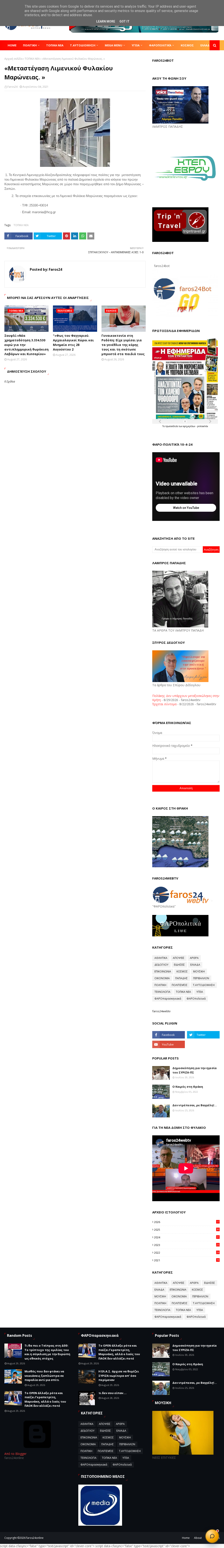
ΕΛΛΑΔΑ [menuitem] (206, 45)
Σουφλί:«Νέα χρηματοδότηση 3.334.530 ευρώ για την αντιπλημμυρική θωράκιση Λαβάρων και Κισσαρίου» (26, 344)
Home (186, 1538)
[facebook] (168, 1034)
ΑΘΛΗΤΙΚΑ (160, 958)
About (198, 1538)
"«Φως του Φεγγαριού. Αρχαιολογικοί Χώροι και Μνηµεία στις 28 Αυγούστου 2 (73, 342)
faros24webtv (161, 1011)
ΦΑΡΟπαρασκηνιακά (167, 998)
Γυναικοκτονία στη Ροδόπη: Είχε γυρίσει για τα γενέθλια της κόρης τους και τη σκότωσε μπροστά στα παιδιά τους (123, 344)
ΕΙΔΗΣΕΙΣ (179, 965)
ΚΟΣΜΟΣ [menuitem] (187, 45)
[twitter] (203, 1034)
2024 (186, 1237)
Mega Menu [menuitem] (113, 45)
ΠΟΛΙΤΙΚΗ (160, 985)
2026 (186, 1222)
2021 (186, 1260)
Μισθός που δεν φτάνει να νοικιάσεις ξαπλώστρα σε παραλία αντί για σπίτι (44, 1375)
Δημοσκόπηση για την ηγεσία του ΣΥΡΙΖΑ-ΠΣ (194, 1070)
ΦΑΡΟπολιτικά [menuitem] (160, 45)
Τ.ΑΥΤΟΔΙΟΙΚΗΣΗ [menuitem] (82, 45)
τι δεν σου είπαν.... (112, 1393)
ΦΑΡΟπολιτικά (196, 998)
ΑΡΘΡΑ (194, 958)
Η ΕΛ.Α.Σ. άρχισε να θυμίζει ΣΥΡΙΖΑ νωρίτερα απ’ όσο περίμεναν (118, 1375)
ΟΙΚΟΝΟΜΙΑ (162, 978)
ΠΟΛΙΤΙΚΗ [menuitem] (30, 45)
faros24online (35, 1538)
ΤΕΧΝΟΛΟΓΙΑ (162, 992)
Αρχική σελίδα (13, 59)
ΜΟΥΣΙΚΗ (199, 971)
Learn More (105, 21)
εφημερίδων (189, 426)
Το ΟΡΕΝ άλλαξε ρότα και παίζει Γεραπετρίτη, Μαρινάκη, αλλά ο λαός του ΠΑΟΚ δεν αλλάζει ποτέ (45, 1399)
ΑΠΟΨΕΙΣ (178, 958)
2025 (186, 1230)
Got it (124, 21)
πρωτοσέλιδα (172, 426)
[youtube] (168, 1044)
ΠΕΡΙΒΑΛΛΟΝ (201, 978)
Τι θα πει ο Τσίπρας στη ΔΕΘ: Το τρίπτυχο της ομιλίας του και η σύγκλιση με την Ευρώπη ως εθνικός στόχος (47, 1352)
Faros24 (12, 87)
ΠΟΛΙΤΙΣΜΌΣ (179, 985)
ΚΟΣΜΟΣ (182, 971)
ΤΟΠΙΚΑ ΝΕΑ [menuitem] (54, 45)
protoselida (202, 426)
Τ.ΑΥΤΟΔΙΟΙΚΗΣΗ (204, 985)
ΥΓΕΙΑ (199, 992)
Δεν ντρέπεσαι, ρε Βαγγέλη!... (194, 1105)
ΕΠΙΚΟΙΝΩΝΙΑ (162, 971)
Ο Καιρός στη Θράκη (187, 1087)
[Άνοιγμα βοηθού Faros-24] (212, 1536)
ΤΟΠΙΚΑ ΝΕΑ (32, 59)
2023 (186, 1245)
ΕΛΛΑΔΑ (195, 965)
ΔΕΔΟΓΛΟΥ (161, 965)
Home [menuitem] (12, 45)
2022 (186, 1253)
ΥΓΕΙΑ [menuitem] (136, 45)
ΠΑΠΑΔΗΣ (181, 978)
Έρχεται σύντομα (164, 704)
